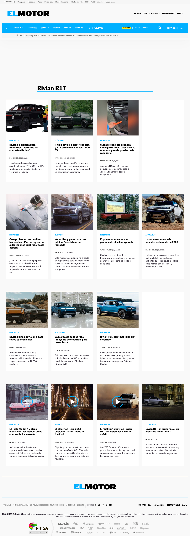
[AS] (145, 13)
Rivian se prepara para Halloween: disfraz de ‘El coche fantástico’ (23, 147)
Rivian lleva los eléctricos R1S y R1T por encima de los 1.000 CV (72, 147)
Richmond (61, 532)
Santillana (90, 524)
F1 (14, 2)
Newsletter (97, 28)
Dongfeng (22, 2)
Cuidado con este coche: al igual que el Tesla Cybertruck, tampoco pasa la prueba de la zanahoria (117, 148)
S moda (112, 532)
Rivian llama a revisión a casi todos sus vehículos (26, 338)
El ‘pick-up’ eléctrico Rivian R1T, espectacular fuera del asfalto (116, 432)
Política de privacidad (21, 505)
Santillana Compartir (104, 524)
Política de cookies (57, 505)
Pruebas (56, 28)
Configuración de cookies (39, 505)
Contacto (80, 505)
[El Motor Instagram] (103, 505)
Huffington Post (67, 528)
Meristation (138, 532)
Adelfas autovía (77, 2)
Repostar (31, 2)
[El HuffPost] (168, 13)
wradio (90, 528)
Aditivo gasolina (97, 2)
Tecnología (80, 28)
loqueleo (125, 532)
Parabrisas (49, 2)
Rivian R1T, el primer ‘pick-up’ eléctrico (117, 338)
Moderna (75, 532)
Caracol (144, 524)
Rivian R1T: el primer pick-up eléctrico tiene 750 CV (162, 430)
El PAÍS (63, 524)
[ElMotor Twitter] (99, 505)
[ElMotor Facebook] (95, 505)
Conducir (45, 28)
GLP (87, 2)
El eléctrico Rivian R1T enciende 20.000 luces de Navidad (70, 432)
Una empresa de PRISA (39, 526)
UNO (82, 528)
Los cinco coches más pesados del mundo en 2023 (161, 241)
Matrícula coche (61, 2)
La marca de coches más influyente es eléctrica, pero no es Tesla (71, 339)
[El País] (137, 13)
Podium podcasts (88, 532)
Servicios (126, 28)
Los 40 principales (76, 524)
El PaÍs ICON (100, 532)
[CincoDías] (154, 13)
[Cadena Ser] (180, 13)
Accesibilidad (70, 505)
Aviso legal (7, 505)
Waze (40, 2)
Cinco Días (101, 528)
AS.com (125, 524)
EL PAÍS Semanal (122, 528)
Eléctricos (32, 28)
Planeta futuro (132, 528)
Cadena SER (116, 524)
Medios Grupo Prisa (38, 532)
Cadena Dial (111, 528)
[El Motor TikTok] (106, 505)
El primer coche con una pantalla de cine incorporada (116, 241)
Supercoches (111, 2)
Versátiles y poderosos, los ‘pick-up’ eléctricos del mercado (70, 242)
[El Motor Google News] (110, 505)
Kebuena (142, 528)
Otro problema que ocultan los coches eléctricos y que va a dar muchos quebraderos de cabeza (26, 243)
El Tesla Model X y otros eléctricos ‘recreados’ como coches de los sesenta (25, 432)
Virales (67, 28)
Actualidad (19, 28)
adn (134, 524)
